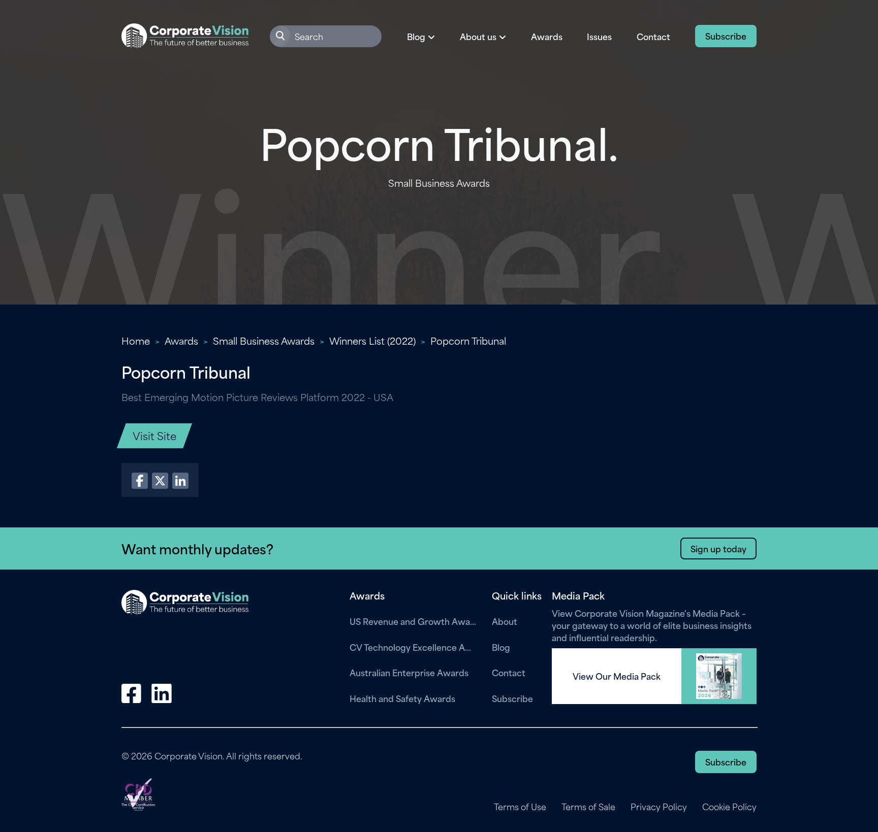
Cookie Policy (729, 807)
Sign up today (718, 548)
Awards (546, 36)
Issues (599, 36)
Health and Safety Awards (402, 698)
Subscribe (725, 35)
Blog (501, 647)
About (504, 621)
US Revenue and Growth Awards (413, 621)
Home (135, 340)
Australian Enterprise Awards (409, 672)
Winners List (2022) (372, 340)
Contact (653, 36)
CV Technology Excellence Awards (413, 647)
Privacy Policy (659, 807)
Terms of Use (520, 807)
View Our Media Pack (617, 676)
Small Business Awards (264, 340)
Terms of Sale (588, 807)
